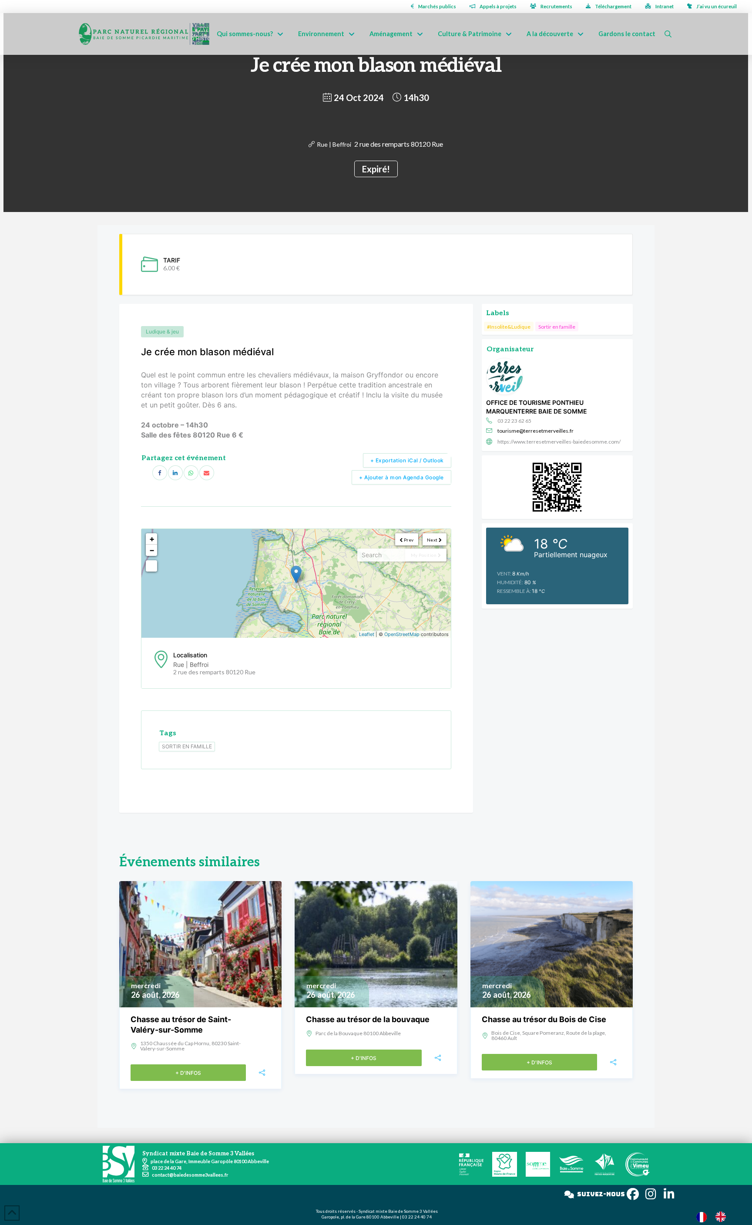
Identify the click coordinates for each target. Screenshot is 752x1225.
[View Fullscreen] (151, 566)
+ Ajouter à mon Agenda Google (401, 477)
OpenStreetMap (402, 634)
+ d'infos (188, 1073)
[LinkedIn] (175, 472)
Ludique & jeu (162, 331)
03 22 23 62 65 (514, 420)
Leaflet (366, 634)
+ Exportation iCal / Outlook (407, 460)
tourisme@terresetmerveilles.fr (535, 430)
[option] (723, 1217)
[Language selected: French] (715, 1216)
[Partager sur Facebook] (159, 472)
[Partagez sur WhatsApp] (191, 472)
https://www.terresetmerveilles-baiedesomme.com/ (559, 441)
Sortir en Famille (187, 746)
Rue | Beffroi (334, 144)
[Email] (206, 472)
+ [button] (151, 538)
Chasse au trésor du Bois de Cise (544, 1019)
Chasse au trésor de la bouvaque (368, 1019)
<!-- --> (295, 583)
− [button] (151, 550)
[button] (668, 34)
